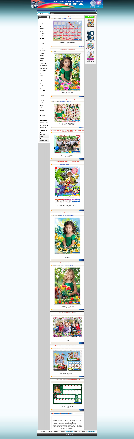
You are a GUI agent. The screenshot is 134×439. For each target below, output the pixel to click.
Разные (41, 105)
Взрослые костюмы (43, 63)
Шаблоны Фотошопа (44, 61)
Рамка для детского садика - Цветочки (67, 312)
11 (57, 413)
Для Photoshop (43, 70)
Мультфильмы (43, 108)
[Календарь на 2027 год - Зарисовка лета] (90, 60)
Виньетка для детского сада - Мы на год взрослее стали (67, 99)
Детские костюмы (43, 65)
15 (63, 413)
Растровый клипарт (43, 107)
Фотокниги (42, 38)
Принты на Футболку (44, 125)
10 (55, 413)
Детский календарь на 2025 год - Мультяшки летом (67, 161)
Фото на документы (43, 68)
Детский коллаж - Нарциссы (67, 213)
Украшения (42, 110)
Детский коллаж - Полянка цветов (67, 49)
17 (66, 413)
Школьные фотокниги (70, 348)
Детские (41, 23)
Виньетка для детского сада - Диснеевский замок (67, 16)
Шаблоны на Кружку (44, 123)
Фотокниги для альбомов (63, 348)
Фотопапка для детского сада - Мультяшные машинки (67, 345)
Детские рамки (72, 51)
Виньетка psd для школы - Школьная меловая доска (68, 379)
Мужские (41, 28)
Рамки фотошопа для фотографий (64, 51)
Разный (41, 112)
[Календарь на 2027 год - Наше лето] (90, 47)
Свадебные (42, 25)
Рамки (41, 21)
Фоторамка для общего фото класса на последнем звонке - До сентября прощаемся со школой (67, 131)
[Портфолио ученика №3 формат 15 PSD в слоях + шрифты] (90, 26)
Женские (41, 30)
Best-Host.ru (52, 13)
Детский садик (42, 50)
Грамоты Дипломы (43, 120)
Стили (41, 75)
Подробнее (81, 46)
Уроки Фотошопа (43, 113)
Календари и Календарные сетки (64, 164)
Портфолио (42, 55)
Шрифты (41, 78)
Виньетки (41, 48)
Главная (41, 20)
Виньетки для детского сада (67, 18)
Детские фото (42, 43)
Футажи (41, 93)
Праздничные (42, 35)
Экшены (41, 80)
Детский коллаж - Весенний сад (67, 262)
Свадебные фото (43, 40)
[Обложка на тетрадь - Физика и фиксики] (90, 39)
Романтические (43, 26)
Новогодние (42, 36)
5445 (70, 413)
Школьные (42, 33)
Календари (42, 118)
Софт (41, 132)
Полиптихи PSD (43, 127)
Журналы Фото (43, 128)
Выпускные (42, 53)
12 (58, 413)
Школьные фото (43, 45)
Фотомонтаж (42, 115)
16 (65, 413)
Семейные (42, 31)
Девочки (41, 60)
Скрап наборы (42, 117)
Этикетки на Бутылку (44, 122)
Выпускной (42, 100)
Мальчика (42, 58)
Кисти (41, 73)
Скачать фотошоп (43, 130)
